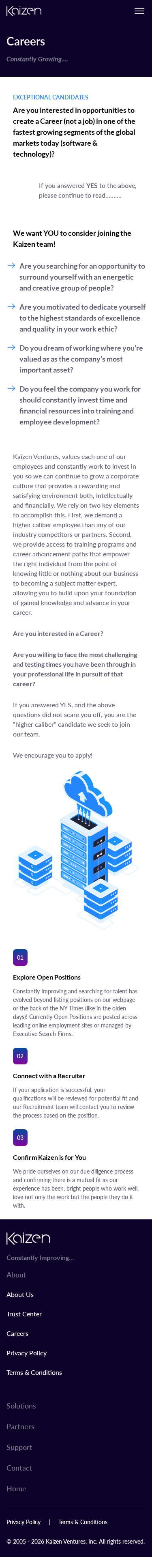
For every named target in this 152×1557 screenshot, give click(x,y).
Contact (19, 1467)
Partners (20, 1426)
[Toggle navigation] (139, 11)
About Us (20, 1294)
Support (19, 1447)
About (16, 1274)
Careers (17, 1333)
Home (16, 1488)
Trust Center (24, 1313)
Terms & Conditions (34, 1372)
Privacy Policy (26, 1352)
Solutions (21, 1405)
